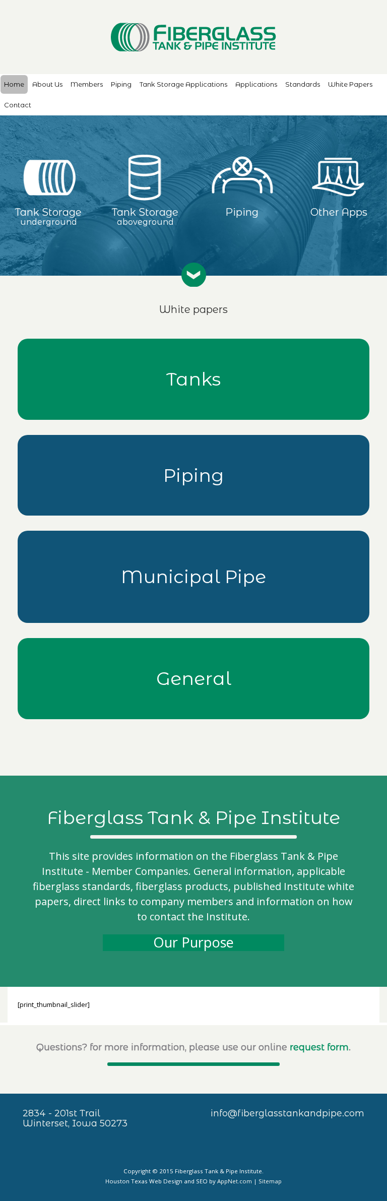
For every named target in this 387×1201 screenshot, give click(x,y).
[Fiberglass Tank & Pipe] (193, 37)
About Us (47, 84)
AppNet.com (234, 1181)
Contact (17, 105)
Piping (121, 84)
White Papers (350, 84)
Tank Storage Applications (183, 84)
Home (14, 84)
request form (319, 1047)
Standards (302, 84)
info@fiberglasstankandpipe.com (287, 1113)
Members (87, 84)
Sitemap (270, 1181)
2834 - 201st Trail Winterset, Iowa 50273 (75, 1118)
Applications (256, 84)
